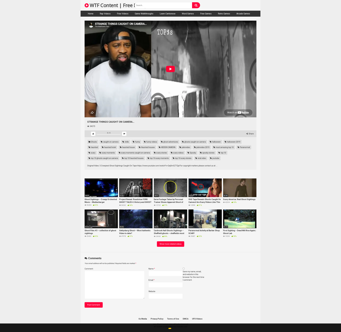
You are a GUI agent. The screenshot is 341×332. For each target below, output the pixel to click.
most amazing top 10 (224, 147)
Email (152, 280)
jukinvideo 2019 (202, 147)
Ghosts (94, 142)
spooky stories (208, 153)
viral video (201, 158)
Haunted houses (148, 147)
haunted (94, 147)
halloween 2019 (233, 142)
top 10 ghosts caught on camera (104, 158)
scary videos (178, 153)
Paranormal (244, 147)
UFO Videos (197, 319)
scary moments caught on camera (135, 153)
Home (90, 13)
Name (152, 269)
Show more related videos (171, 244)
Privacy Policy (157, 319)
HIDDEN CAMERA (168, 147)
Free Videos (122, 13)
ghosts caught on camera (195, 142)
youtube (215, 158)
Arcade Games (243, 13)
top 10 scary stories (183, 158)
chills (126, 142)
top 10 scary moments (159, 158)
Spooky (192, 153)
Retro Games (224, 13)
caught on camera (110, 142)
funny (137, 142)
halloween (216, 142)
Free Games (206, 13)
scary (92, 153)
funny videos (151, 142)
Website (152, 291)
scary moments (108, 153)
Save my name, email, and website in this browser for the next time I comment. (193, 275)
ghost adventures (170, 142)
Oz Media (143, 319)
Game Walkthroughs (144, 13)
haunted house (128, 147)
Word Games (188, 13)
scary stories (161, 153)
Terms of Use (173, 319)
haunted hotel (110, 147)
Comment (89, 269)
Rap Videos (105, 13)
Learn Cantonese (167, 13)
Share (251, 134)
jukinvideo (185, 147)
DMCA (185, 319)
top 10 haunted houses (134, 158)
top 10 (223, 153)
